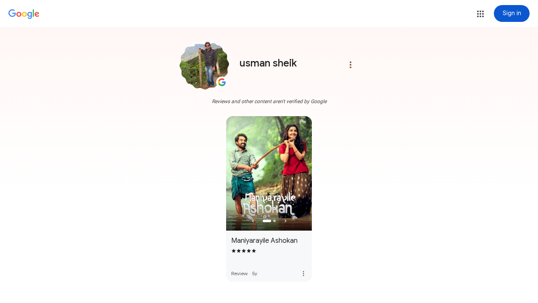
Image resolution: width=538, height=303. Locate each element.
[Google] (24, 14)
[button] (480, 13)
